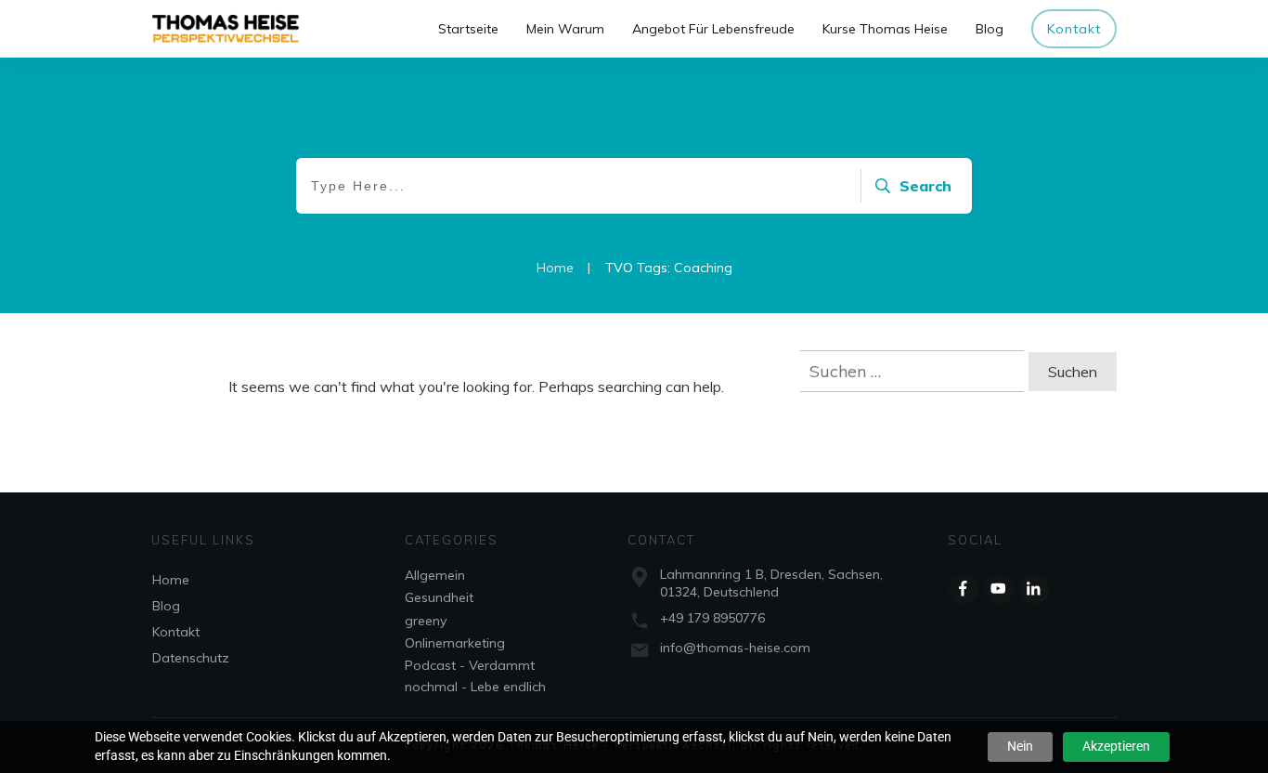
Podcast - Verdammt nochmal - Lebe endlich (475, 675)
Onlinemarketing (455, 643)
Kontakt (176, 631)
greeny (425, 620)
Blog (166, 605)
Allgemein (435, 575)
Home (170, 579)
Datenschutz (190, 657)
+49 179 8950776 (712, 617)
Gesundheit (439, 597)
